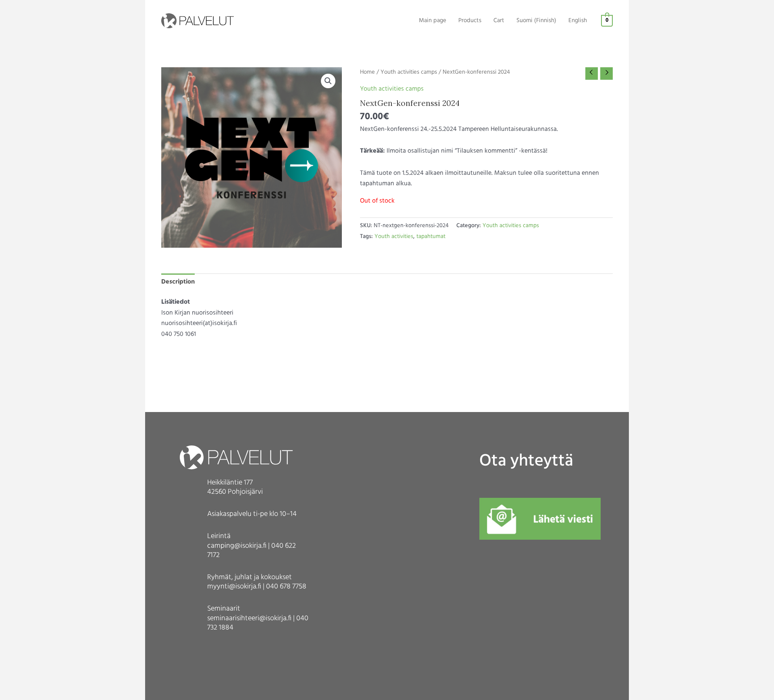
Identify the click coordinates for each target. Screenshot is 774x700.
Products (469, 21)
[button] (328, 81)
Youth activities (394, 237)
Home (367, 72)
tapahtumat (430, 237)
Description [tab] (178, 282)
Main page (432, 21)
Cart (498, 21)
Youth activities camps (409, 72)
